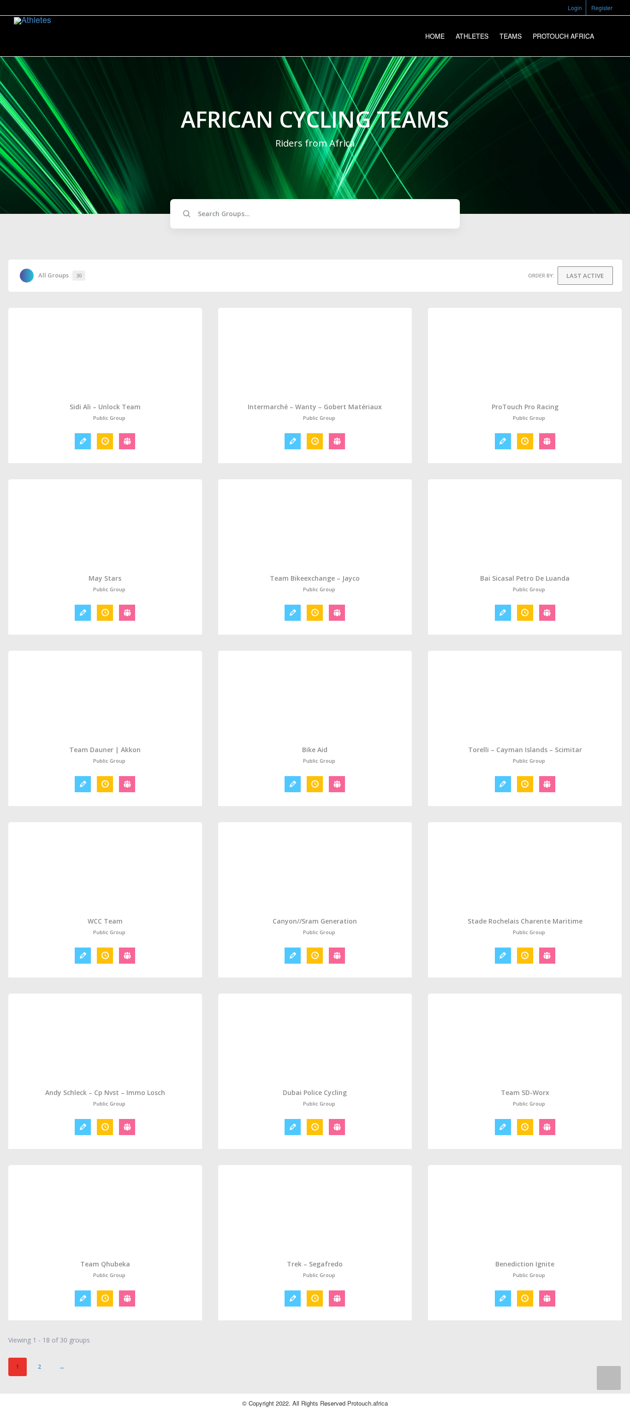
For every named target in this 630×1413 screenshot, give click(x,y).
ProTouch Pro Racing (525, 407)
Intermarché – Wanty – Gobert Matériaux (315, 407)
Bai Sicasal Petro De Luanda (525, 578)
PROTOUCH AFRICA (563, 36)
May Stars (105, 578)
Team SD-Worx (525, 1092)
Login (575, 8)
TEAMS (510, 36)
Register (601, 8)
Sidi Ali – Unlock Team (105, 407)
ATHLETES (472, 36)
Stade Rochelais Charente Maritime (525, 921)
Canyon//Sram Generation (315, 921)
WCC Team (105, 921)
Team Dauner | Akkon (105, 750)
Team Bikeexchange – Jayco (315, 578)
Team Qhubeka (105, 1264)
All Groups (60, 275)
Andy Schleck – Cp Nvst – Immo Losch (105, 1092)
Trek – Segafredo (315, 1264)
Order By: (541, 275)
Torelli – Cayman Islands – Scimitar (525, 750)
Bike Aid (314, 750)
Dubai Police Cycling (315, 1092)
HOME (435, 36)
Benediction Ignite (524, 1264)
